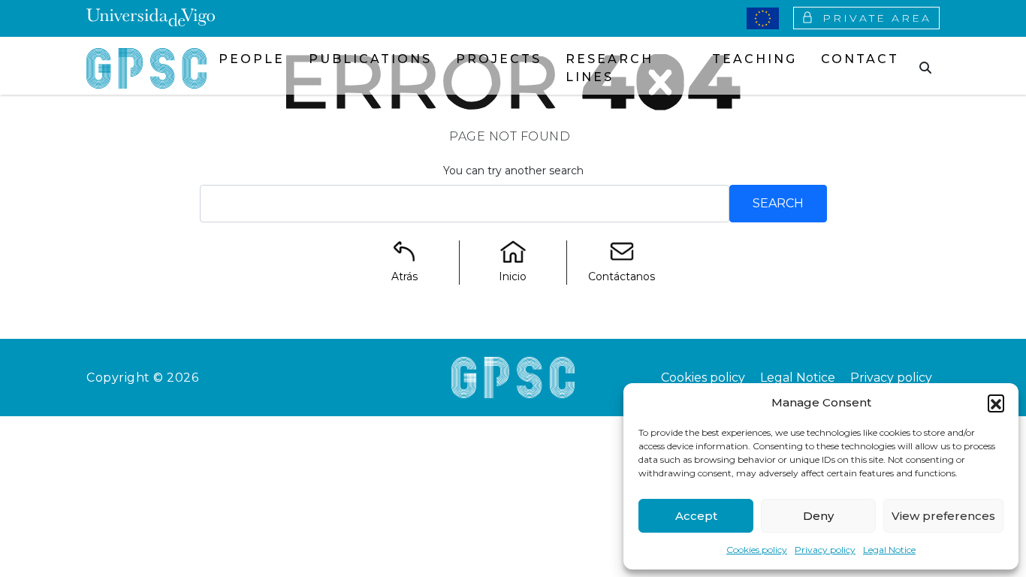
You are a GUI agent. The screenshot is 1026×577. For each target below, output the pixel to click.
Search (778, 203)
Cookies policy (756, 549)
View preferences (943, 516)
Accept (696, 516)
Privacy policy (825, 549)
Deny (818, 516)
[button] (995, 402)
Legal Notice (889, 549)
